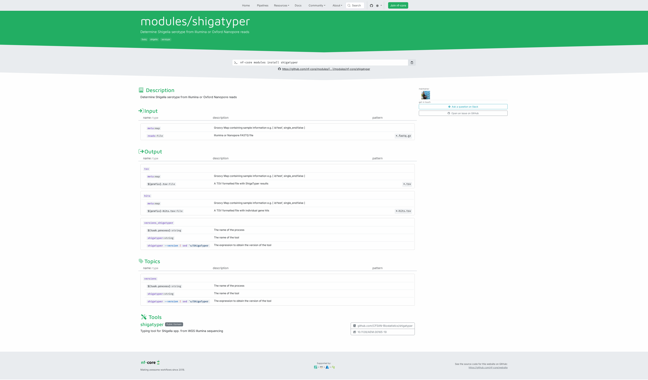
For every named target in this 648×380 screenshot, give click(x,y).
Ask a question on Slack (464, 106)
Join (398, 5)
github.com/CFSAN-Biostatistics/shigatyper (385, 325)
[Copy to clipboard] (412, 62)
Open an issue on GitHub (465, 113)
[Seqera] (315, 367)
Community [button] (316, 5)
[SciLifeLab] (333, 367)
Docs (298, 5)
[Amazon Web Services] (321, 367)
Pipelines (262, 5)
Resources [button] (280, 5)
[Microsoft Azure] (327, 367)
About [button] (336, 5)
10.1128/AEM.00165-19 (372, 332)
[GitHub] (371, 5)
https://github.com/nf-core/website (488, 367)
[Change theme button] (378, 5)
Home (246, 5)
